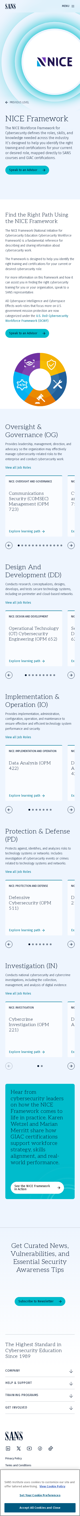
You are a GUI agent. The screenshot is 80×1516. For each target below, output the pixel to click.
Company (12, 1371)
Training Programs (21, 1395)
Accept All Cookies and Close (40, 1507)
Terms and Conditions (18, 1465)
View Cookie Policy (52, 1486)
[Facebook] (40, 1448)
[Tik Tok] (50, 1448)
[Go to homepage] (10, 6)
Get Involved (16, 1407)
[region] (40, 1492)
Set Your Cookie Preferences (40, 1495)
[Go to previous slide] (8, 545)
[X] (18, 1448)
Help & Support (18, 1383)
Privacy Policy (13, 1458)
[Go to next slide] (71, 545)
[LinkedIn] (8, 1448)
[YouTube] (29, 1448)
